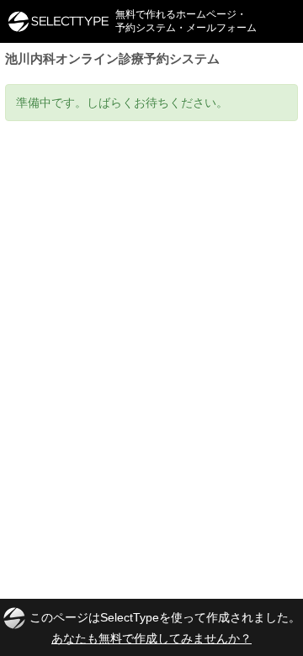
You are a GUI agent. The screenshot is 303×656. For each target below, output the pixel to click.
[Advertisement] (151, 281)
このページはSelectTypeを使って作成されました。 (164, 627)
